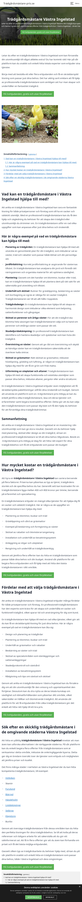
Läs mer (63, 893)
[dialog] (41, 893)
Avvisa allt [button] (50, 897)
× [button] (79, 886)
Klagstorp (10, 816)
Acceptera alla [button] (33, 897)
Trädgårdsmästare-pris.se (18, 3)
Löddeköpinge (13, 805)
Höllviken (10, 777)
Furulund (10, 788)
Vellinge (9, 810)
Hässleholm (11, 799)
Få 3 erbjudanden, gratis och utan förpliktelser (41, 32)
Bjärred (9, 794)
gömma (32, 154)
